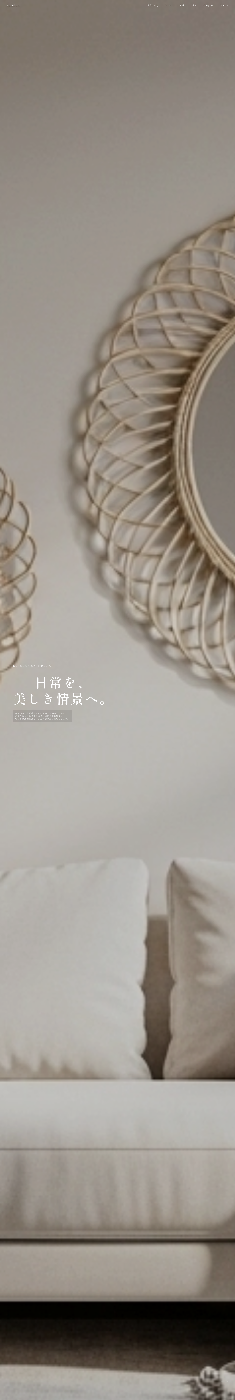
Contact (224, 5)
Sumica (13, 5)
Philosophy (153, 5)
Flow (194, 5)
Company (208, 5)
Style (182, 5)
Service (169, 5)
